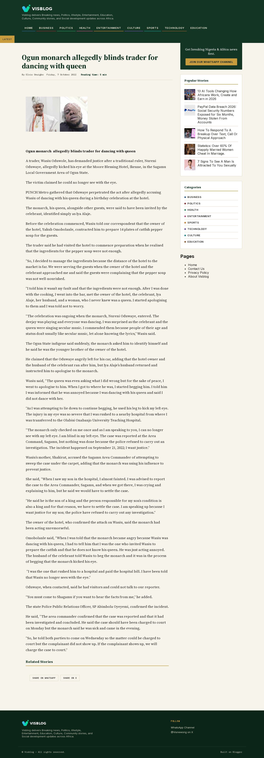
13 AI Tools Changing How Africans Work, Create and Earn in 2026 (217, 95)
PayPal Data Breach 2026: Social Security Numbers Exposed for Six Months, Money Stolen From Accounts (217, 114)
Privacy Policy (198, 273)
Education (198, 27)
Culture (133, 27)
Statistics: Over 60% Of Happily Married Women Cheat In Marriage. (215, 149)
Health (84, 27)
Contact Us (196, 269)
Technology (174, 27)
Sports (152, 27)
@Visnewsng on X (182, 732)
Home (29, 27)
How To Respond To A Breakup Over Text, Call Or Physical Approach (218, 134)
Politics (66, 27)
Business (46, 27)
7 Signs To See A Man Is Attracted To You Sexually (217, 163)
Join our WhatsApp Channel (211, 61)
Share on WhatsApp (43, 678)
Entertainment (108, 27)
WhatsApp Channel (182, 727)
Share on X (70, 678)
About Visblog (198, 276)
